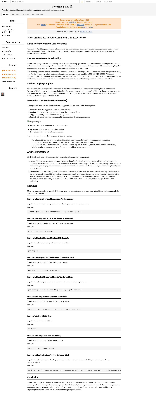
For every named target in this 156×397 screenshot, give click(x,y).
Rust (97, 1)
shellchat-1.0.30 (86, 32)
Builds (43, 25)
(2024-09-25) (9, 74)
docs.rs (88, 1)
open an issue (87, 27)
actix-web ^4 (6, 51)
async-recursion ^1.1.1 (9, 58)
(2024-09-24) (9, 78)
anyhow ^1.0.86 (7, 55)
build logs (72, 22)
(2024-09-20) (8, 81)
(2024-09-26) (9, 71)
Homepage (7, 26)
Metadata (80, 25)
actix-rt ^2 (5, 48)
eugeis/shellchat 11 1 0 (9, 31)
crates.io (6, 36)
